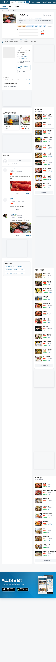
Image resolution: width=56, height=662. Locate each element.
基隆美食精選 (22, 26)
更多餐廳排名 (43, 192)
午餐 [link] (44, 26)
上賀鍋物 (21, 15)
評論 (10, 6)
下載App (44, 2)
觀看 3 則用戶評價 (24, 67)
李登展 (11, 198)
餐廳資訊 (4, 6)
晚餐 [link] (40, 26)
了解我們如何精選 (38, 18)
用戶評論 (6, 155)
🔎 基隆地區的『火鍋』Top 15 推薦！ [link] (14, 266)
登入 (33, 2)
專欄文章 (49, 2)
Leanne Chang (13, 168)
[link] (49, 118)
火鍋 (11, 10)
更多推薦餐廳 (43, 365)
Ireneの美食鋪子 (14, 214)
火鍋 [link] (36, 26)
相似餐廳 (17, 6)
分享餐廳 (23, 71)
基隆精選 (7, 10)
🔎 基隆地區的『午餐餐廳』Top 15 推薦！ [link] (15, 273)
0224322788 (24, 58)
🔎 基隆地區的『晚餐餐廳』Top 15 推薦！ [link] (15, 269)
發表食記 (38, 2)
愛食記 (3, 10)
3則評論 (42, 34)
